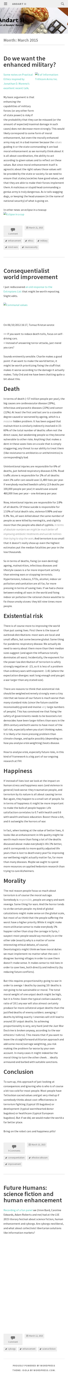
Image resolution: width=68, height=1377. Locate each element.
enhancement (14, 240)
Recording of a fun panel (18, 1210)
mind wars (13, 247)
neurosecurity (31, 247)
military (43, 240)
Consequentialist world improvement (30, 274)
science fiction (49, 1348)
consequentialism (16, 1157)
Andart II (19, 4)
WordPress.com (44, 1370)
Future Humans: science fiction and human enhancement (32, 1194)
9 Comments (14, 1150)
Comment (13, 233)
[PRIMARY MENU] (5, 4)
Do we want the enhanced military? (29, 61)
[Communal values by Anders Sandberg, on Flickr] (34, 310)
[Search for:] (62, 3)
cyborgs (12, 1348)
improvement (14, 1164)
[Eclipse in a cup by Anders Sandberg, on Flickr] (13, 214)
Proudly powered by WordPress (34, 1365)
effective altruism (40, 1157)
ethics (30, 240)
